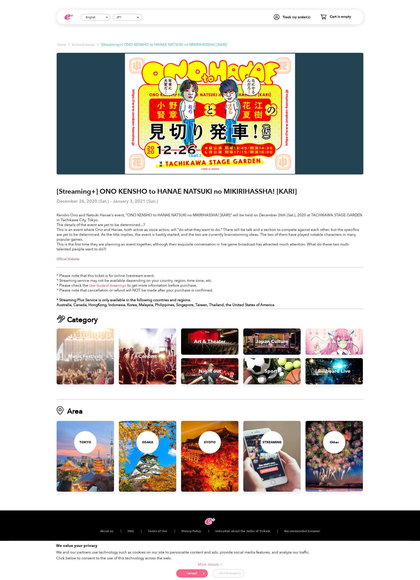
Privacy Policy (191, 531)
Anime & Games (83, 45)
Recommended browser (302, 531)
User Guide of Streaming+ (107, 285)
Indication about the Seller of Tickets (242, 531)
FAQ (131, 531)
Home (61, 45)
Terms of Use (157, 531)
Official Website (68, 259)
